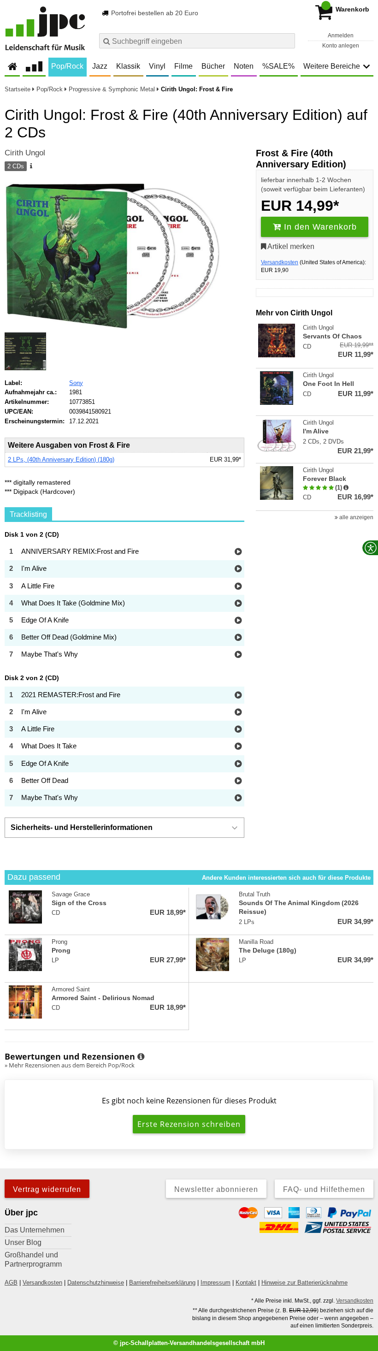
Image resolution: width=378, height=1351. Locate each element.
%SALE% (278, 66)
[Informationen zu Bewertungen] (140, 1057)
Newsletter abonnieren (216, 1189)
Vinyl (157, 66)
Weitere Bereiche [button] (331, 66)
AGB (11, 1282)
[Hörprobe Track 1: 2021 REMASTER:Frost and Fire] (238, 695)
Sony (76, 382)
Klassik (128, 66)
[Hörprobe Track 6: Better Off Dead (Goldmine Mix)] (238, 638)
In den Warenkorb (319, 226)
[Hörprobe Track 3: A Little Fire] (238, 587)
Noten (244, 66)
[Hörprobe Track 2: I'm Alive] (238, 569)
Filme (183, 66)
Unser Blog (23, 1242)
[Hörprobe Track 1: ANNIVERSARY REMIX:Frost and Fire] (238, 552)
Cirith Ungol (25, 152)
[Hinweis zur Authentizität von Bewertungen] (345, 488)
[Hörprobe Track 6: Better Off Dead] (238, 781)
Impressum (215, 1282)
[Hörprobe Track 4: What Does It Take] (238, 747)
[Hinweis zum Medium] (30, 166)
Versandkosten (279, 262)
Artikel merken (290, 246)
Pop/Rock (67, 66)
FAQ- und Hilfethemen (324, 1189)
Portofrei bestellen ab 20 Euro (153, 13)
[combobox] (197, 40)
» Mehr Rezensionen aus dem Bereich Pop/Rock (70, 1065)
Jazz (99, 66)
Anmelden (341, 35)
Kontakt (246, 1282)
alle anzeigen (355, 517)
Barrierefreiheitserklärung (162, 1282)
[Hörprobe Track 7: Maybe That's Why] (238, 655)
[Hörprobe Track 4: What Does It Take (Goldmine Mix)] (238, 604)
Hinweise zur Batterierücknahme (304, 1282)
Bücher (213, 66)
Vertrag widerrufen (47, 1189)
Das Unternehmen (35, 1230)
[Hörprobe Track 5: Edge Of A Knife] (238, 621)
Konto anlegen (340, 45)
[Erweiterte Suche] (287, 40)
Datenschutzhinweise (95, 1282)
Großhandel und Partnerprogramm (33, 1259)
